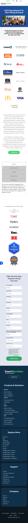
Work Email (8, 291)
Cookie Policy (14, 513)
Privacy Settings (5, 513)
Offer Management (8, 422)
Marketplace (5, 440)
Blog (4, 438)
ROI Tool (5, 446)
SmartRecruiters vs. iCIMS (8, 454)
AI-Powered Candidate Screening (11, 412)
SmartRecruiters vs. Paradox (9, 452)
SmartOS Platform (8, 392)
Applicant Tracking (8, 408)
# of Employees (9, 313)
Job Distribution (7, 402)
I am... (7, 319)
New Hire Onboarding (8, 424)
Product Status (6, 479)
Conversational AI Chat (9, 400)
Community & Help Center (8, 473)
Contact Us (14, 152)
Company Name (9, 337)
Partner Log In (6, 483)
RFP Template (6, 444)
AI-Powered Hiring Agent (9, 418)
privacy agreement (13, 354)
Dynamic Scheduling (8, 414)
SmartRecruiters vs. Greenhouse (10, 458)
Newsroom (5, 497)
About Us (5, 495)
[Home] (14, 371)
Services (5, 471)
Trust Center (5, 475)
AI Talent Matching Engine (9, 410)
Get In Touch (14, 358)
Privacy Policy (21, 513)
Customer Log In (6, 481)
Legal (11, 515)
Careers (4, 499)
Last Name (8, 302)
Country (8, 308)
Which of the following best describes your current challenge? (14, 331)
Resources (5, 436)
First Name (8, 296)
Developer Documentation (8, 477)
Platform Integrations (8, 395)
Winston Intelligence (8, 394)
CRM (5, 404)
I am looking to (9, 285)
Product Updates (6, 442)
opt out (10, 355)
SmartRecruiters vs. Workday (9, 450)
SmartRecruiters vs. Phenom (9, 456)
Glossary (5, 448)
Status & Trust (6, 501)
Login (20, 0)
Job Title (8, 325)
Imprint (15, 515)
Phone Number (9, 343)
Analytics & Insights (8, 420)
